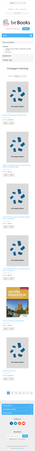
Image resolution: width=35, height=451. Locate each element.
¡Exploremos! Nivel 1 (9, 371)
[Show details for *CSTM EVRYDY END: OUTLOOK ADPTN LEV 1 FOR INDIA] (17, 199)
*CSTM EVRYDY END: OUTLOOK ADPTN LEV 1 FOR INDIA (16, 218)
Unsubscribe (21, 439)
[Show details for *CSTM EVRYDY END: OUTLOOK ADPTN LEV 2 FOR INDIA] (17, 250)
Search (26, 28)
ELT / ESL (8, 52)
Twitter (15, 423)
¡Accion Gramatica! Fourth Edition (13, 321)
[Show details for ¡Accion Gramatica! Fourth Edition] (17, 302)
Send (25, 436)
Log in (17, 9)
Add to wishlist (12, 123)
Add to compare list (6, 123)
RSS (19, 423)
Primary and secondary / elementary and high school (18, 49)
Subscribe (14, 439)
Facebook (11, 423)
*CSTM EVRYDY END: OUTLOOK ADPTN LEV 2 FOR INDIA (16, 269)
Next (27, 392)
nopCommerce (20, 448)
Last (31, 392)
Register (11, 9)
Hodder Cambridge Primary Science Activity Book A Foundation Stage (17, 166)
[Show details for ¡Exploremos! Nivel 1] (17, 352)
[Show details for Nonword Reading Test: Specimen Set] (17, 97)
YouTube (23, 423)
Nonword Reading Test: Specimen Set (15, 115)
